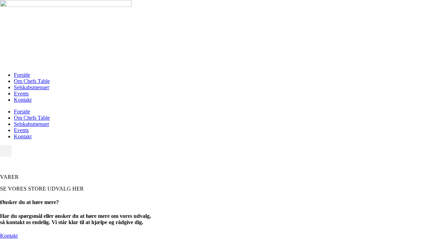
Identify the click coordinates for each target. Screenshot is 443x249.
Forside (22, 75)
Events (21, 93)
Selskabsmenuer (31, 87)
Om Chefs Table (32, 81)
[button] (5, 151)
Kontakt (22, 100)
